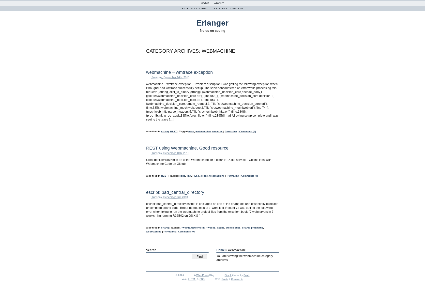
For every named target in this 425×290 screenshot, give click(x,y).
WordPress (202, 275)
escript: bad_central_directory (175, 192)
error (191, 131)
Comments (237, 279)
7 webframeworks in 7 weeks (197, 227)
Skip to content (195, 8)
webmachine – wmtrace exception (179, 72)
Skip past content (228, 8)
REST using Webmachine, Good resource (187, 148)
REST (173, 131)
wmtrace (217, 131)
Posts (225, 279)
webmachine (203, 131)
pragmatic (257, 227)
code (182, 175)
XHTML (192, 279)
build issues (233, 227)
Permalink (231, 131)
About (219, 3)
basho (220, 227)
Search (151, 250)
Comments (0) (247, 131)
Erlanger (212, 22)
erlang (165, 131)
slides (204, 175)
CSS (202, 279)
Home (205, 3)
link (189, 175)
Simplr (228, 275)
